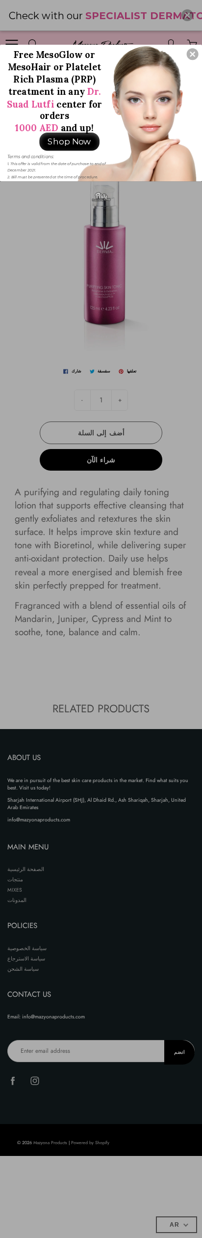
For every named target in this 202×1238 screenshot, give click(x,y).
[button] (193, 54)
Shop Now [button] (69, 141)
